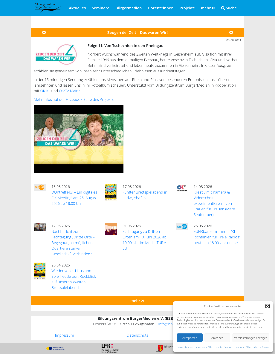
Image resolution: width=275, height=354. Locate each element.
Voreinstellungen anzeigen (250, 338)
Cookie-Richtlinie (185, 347)
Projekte (187, 7)
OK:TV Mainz (69, 90)
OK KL (45, 90)
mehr (206, 7)
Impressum (64, 335)
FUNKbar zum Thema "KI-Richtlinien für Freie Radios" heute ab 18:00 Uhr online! (217, 237)
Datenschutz (137, 335)
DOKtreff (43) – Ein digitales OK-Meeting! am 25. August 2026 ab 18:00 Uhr (74, 198)
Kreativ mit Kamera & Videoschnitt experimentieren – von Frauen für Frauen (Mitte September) (214, 203)
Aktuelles (77, 7)
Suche (231, 7)
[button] (267, 306)
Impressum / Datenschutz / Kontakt (214, 347)
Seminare (100, 7)
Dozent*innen (161, 7)
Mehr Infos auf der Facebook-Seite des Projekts (74, 99)
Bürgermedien (128, 7)
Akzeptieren (189, 338)
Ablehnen (217, 338)
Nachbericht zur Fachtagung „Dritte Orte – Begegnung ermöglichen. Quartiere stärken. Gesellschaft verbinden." (73, 242)
